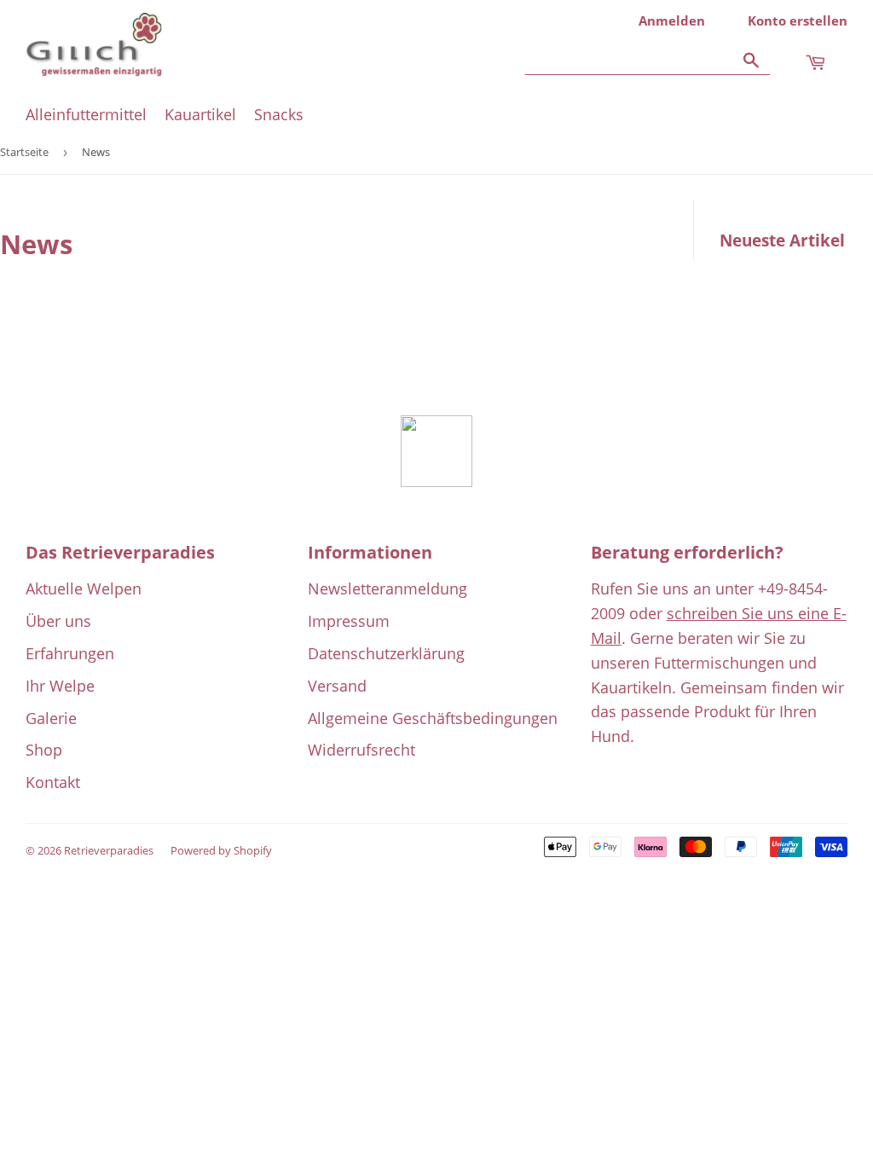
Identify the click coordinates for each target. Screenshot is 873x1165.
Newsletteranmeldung (387, 588)
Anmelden (672, 20)
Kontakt (53, 782)
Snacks (279, 114)
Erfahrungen (70, 653)
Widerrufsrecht (361, 749)
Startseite (24, 151)
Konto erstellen (797, 20)
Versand (337, 685)
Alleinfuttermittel (86, 114)
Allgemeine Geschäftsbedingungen (433, 718)
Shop (44, 749)
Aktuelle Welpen (84, 588)
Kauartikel (200, 114)
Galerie (51, 718)
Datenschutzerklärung (386, 653)
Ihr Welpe (60, 685)
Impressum (349, 621)
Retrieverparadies (108, 850)
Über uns (58, 621)
